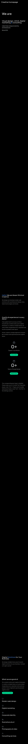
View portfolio (14, 354)
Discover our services (7, 692)
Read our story (14, 373)
